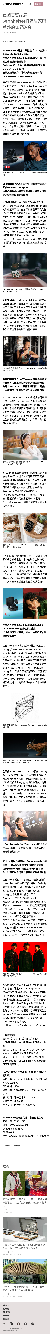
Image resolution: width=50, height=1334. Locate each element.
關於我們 (6, 1309)
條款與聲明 (6, 1312)
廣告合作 (6, 1316)
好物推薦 (7, 1146)
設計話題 (17, 1146)
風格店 (12, 1212)
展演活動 (5, 1254)
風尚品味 (12, 1254)
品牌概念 (6, 1305)
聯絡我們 (38, 4)
